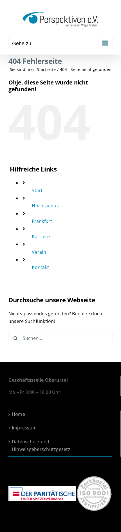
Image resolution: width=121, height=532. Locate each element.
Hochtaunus (45, 206)
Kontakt (40, 267)
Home (18, 414)
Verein (39, 252)
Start (37, 190)
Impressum (24, 428)
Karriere (41, 236)
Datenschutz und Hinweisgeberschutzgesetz (41, 445)
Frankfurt (42, 221)
